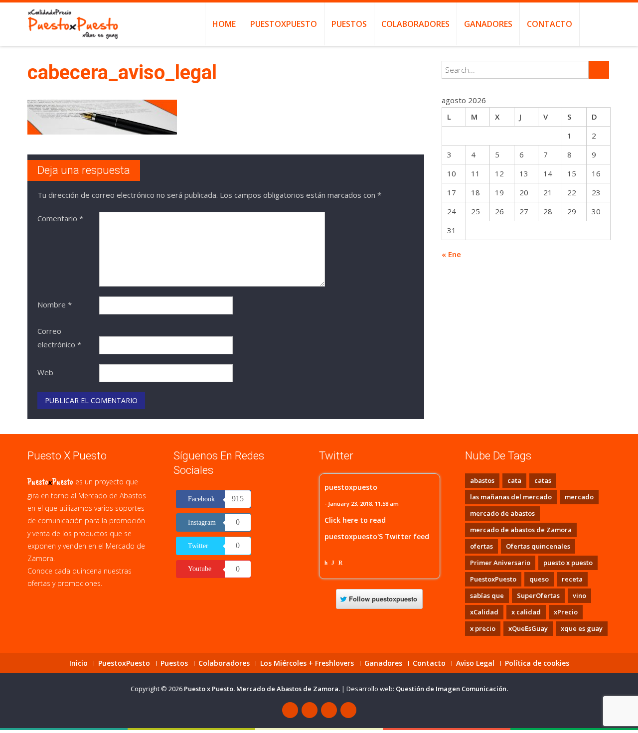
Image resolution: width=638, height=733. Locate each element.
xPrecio (566, 611)
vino (579, 595)
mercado (579, 496)
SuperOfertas (538, 595)
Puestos (349, 23)
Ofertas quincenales (538, 546)
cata (514, 480)
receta (572, 579)
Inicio (78, 663)
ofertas (481, 546)
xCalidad (484, 611)
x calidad (526, 611)
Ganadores (488, 23)
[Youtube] (329, 710)
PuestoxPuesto (283, 23)
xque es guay (582, 628)
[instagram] (348, 710)
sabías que (487, 595)
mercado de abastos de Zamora (521, 529)
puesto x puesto (568, 562)
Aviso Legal (475, 663)
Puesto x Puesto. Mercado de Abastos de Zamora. (262, 688)
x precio (482, 628)
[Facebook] (290, 710)
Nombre (54, 304)
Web (45, 372)
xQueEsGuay (528, 628)
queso (539, 579)
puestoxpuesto (350, 487)
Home (224, 23)
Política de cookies (537, 663)
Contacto (549, 23)
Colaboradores (415, 23)
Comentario (60, 218)
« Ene (451, 254)
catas (542, 480)
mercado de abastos (502, 513)
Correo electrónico (59, 337)
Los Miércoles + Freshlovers (307, 663)
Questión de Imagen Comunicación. (452, 688)
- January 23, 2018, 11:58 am (361, 503)
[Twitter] (310, 710)
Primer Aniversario (500, 562)
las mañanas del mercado (511, 496)
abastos (482, 480)
